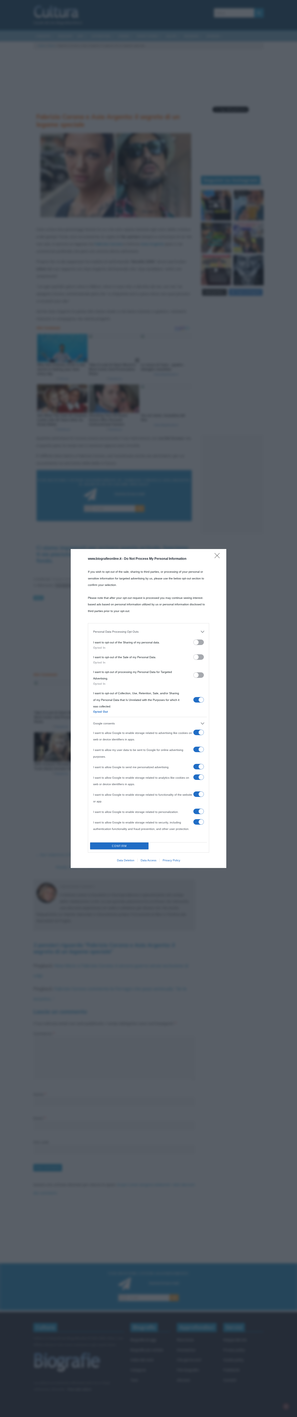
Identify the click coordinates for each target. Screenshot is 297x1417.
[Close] (218, 557)
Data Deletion (125, 860)
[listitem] (148, 631)
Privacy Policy (171, 860)
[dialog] (148, 708)
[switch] (198, 642)
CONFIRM (119, 846)
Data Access (148, 860)
